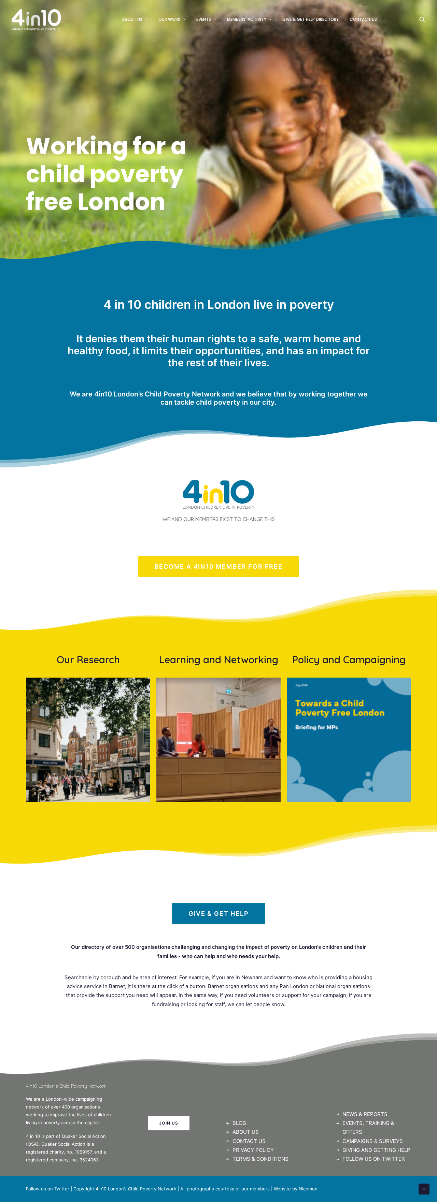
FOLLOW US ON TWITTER (373, 1159)
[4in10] (36, 19)
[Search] (422, 19)
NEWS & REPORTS (364, 1114)
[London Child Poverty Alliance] (218, 740)
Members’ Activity (246, 19)
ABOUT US (245, 1132)
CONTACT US (249, 1141)
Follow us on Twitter (47, 1188)
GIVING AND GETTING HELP (376, 1150)
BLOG (239, 1123)
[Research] (88, 740)
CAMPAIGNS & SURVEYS (372, 1141)
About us (132, 19)
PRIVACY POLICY (253, 1150)
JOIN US (168, 1123)
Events (203, 19)
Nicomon (308, 1188)
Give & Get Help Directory (310, 19)
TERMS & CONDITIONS (260, 1159)
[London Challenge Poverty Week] (349, 740)
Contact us (363, 19)
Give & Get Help (218, 913)
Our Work (169, 19)
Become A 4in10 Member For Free (219, 566)
